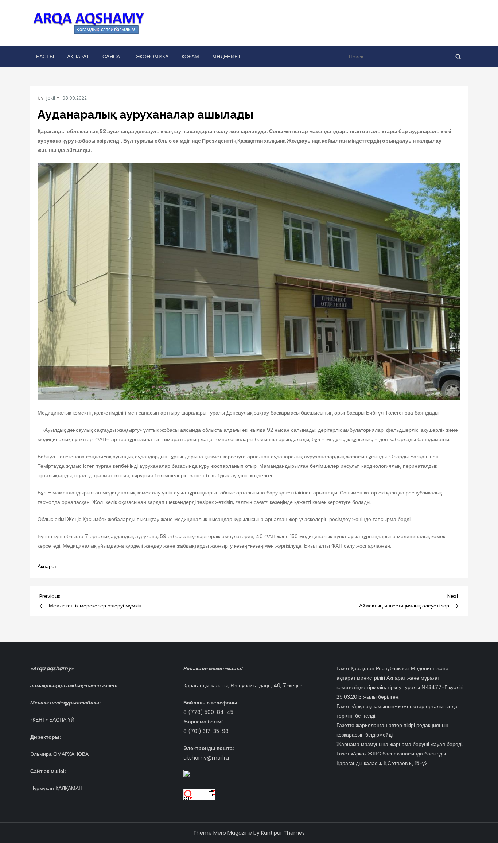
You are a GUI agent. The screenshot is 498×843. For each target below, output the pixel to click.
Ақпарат (78, 56)
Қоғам (190, 56)
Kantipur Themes (283, 832)
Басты (45, 56)
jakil (50, 98)
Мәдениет (226, 56)
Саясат (112, 56)
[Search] (458, 56)
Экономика (152, 56)
